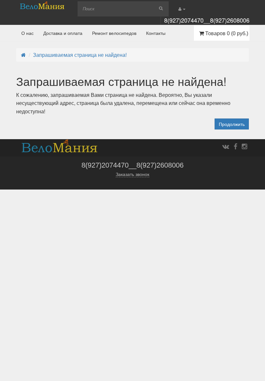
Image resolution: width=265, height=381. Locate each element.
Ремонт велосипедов (114, 33)
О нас (27, 33)
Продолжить (232, 124)
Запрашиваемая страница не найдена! (80, 54)
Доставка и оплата (62, 33)
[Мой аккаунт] (182, 8)
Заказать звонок (132, 174)
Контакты (155, 33)
